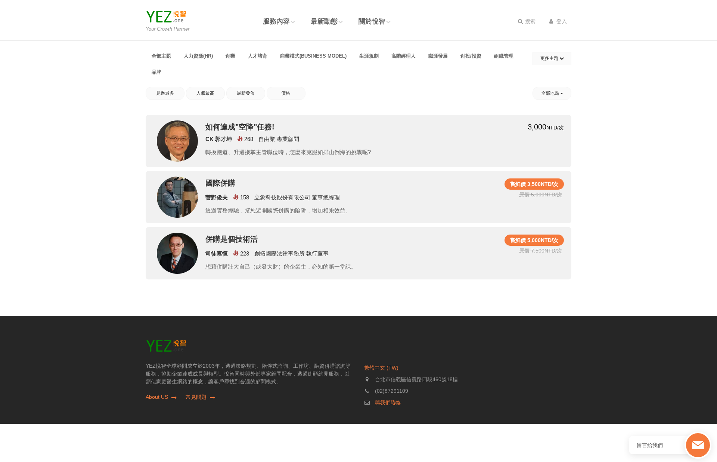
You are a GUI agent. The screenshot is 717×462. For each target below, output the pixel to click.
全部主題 (161, 56)
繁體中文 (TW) (381, 368)
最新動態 (324, 21)
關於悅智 (371, 21)
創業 (230, 56)
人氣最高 (205, 93)
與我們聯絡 (388, 403)
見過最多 (165, 93)
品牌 (156, 72)
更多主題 (549, 58)
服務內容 (276, 21)
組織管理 (503, 56)
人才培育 (257, 56)
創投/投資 (470, 56)
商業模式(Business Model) (313, 56)
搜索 (530, 21)
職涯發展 (438, 56)
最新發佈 (246, 93)
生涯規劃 (369, 56)
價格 (286, 93)
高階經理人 (403, 56)
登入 (561, 21)
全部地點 (550, 93)
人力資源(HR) (198, 56)
